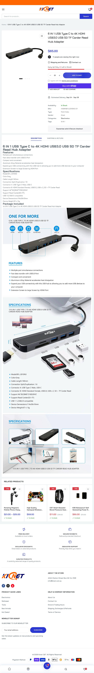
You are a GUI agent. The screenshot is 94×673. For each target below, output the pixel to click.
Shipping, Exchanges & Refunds (59, 608)
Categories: (52, 118)
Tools (4, 605)
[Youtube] (12, 585)
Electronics (65, 118)
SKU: (49, 109)
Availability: (52, 105)
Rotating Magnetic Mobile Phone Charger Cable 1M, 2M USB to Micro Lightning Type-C (13, 509)
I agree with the (64, 81)
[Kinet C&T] (46, 9)
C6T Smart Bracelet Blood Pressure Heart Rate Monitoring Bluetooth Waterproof (58, 509)
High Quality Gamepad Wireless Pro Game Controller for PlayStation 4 (35, 509)
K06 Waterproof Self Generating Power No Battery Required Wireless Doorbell (80, 509)
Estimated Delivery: (58, 97)
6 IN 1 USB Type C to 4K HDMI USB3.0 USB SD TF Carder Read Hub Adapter (68, 37)
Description (36, 138)
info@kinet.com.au (55, 581)
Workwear (5, 601)
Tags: (50, 122)
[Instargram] (8, 585)
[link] (20, 489)
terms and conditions (70, 81)
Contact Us (52, 601)
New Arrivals (6, 608)
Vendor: (50, 115)
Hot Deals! (6, 612)
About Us (51, 597)
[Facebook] (3, 585)
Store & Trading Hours (56, 605)
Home (4, 25)
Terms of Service (54, 612)
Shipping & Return (55, 138)
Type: (50, 112)
